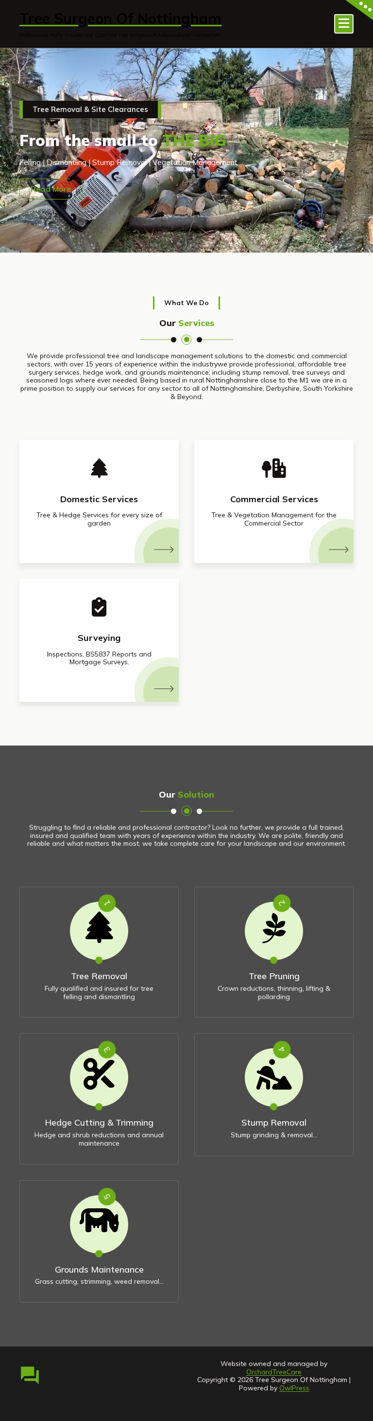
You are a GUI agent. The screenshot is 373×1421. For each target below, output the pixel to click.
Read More (51, 189)
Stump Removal (273, 1122)
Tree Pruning (274, 976)
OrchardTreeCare (274, 1371)
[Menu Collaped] (344, 24)
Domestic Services (99, 499)
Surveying (99, 637)
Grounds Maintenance (99, 1269)
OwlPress (294, 1388)
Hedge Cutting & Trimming (99, 1122)
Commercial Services (274, 499)
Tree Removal (99, 976)
